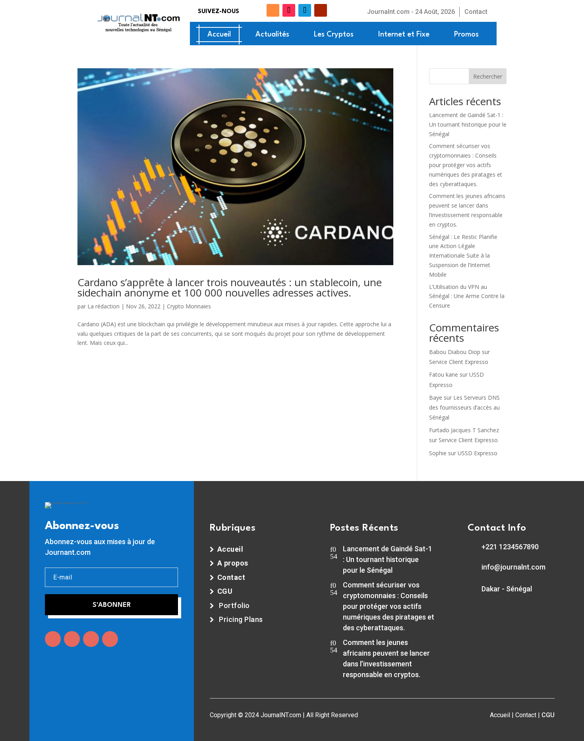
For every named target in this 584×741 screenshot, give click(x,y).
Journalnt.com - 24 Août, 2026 (411, 11)
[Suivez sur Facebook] (247, 10)
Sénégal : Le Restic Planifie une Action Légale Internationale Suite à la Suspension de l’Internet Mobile (463, 255)
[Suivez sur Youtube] (320, 10)
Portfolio (234, 605)
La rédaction (103, 306)
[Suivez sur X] (260, 10)
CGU (548, 715)
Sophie (438, 453)
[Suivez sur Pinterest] (110, 639)
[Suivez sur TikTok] (288, 10)
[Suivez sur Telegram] (304, 10)
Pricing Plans (241, 619)
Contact (475, 11)
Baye (435, 397)
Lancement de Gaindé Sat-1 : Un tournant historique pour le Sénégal (468, 124)
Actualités (272, 34)
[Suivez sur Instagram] (91, 639)
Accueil (219, 34)
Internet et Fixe (403, 34)
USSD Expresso (477, 453)
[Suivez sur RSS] (273, 10)
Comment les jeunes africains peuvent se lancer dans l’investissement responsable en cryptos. (386, 658)
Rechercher (487, 76)
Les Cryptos (334, 34)
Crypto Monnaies (189, 306)
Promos (466, 34)
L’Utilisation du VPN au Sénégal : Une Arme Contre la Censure (467, 296)
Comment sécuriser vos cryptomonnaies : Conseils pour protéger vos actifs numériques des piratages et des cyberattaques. (465, 164)
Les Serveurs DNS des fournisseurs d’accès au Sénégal (464, 407)
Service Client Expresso (458, 362)
